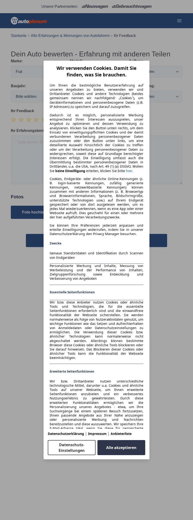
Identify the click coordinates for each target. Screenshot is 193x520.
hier (129, 171)
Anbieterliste (121, 433)
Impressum (97, 433)
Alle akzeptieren (121, 447)
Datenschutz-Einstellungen (72, 447)
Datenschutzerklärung (66, 433)
